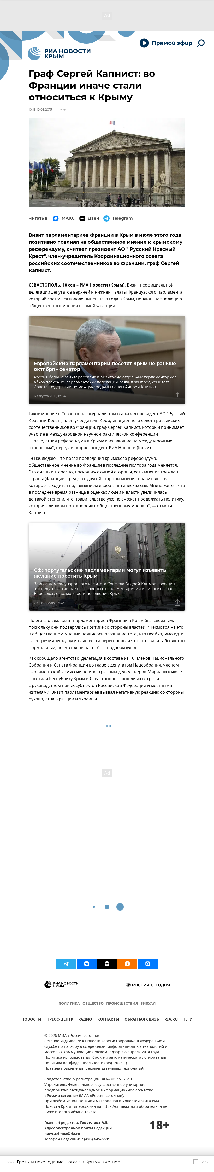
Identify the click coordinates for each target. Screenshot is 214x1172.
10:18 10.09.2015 (40, 109)
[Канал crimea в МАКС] (148, 964)
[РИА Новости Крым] (59, 53)
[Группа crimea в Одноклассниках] (127, 964)
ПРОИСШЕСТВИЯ (122, 1004)
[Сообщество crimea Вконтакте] (87, 964)
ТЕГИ (188, 1020)
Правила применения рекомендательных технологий (94, 1069)
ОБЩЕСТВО (93, 1004)
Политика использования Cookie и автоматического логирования (105, 1058)
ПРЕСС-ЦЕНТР (59, 1020)
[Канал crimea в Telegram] (66, 964)
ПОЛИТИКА (69, 1004)
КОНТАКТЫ (108, 1020)
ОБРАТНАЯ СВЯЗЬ (141, 1020)
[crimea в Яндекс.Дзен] (107, 964)
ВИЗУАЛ (148, 1004)
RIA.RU (171, 1020)
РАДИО (85, 1020)
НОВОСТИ (31, 1020)
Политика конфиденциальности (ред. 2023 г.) (85, 1063)
